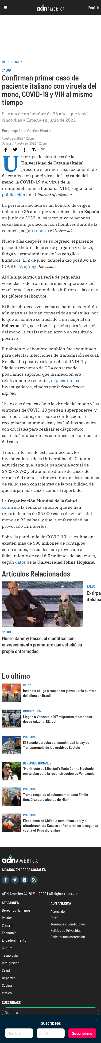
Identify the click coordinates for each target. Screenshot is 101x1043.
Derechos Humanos (37, 763)
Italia (18, 62)
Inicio (6, 62)
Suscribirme (82, 1033)
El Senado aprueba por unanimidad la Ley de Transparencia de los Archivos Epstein (56, 744)
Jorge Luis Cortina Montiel (30, 130)
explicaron (61, 380)
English (93, 7)
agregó (31, 266)
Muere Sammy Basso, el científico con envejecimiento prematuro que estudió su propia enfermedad (42, 644)
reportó (41, 230)
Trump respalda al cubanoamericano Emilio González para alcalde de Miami (55, 797)
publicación (13, 194)
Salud (6, 70)
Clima (27, 685)
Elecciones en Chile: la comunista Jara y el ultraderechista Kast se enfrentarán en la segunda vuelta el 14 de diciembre (60, 825)
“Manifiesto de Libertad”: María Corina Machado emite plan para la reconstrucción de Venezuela (59, 771)
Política (29, 737)
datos (20, 562)
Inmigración (32, 711)
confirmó (11, 507)
